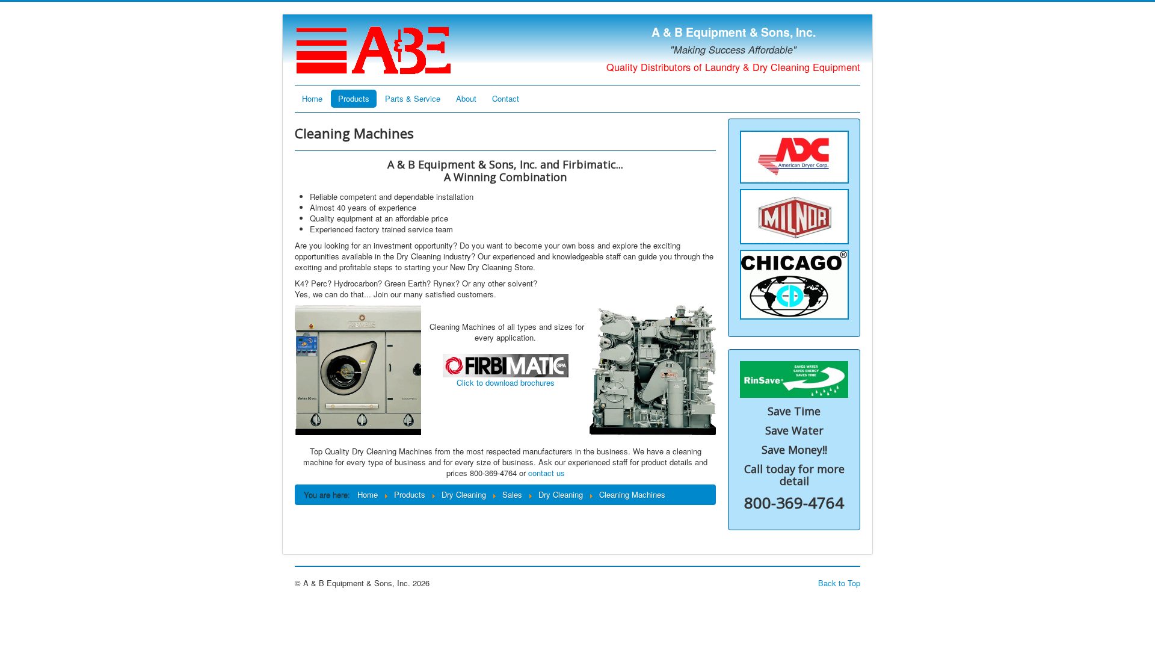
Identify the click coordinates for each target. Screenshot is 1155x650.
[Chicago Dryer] (794, 283)
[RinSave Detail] (794, 378)
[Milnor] (794, 215)
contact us (546, 472)
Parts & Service (412, 98)
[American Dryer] (794, 155)
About (466, 98)
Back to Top (839, 583)
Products (353, 98)
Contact (505, 98)
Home (312, 98)
